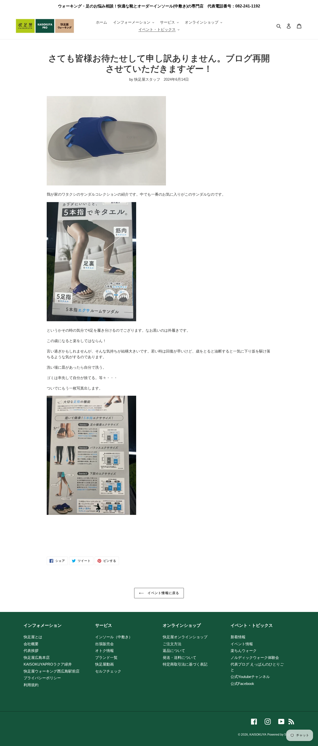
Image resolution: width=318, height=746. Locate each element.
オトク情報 (104, 650)
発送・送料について (179, 657)
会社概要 (31, 644)
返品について (174, 650)
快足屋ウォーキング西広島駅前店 (52, 671)
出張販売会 (104, 644)
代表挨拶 (31, 650)
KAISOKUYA (257, 734)
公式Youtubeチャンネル (250, 677)
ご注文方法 (172, 644)
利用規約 (31, 685)
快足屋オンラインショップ (185, 637)
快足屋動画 (104, 664)
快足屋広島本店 (37, 657)
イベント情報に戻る (162, 593)
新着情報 (238, 637)
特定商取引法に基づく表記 (185, 664)
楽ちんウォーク (244, 650)
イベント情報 (242, 644)
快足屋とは (33, 637)
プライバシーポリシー (42, 678)
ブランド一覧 (106, 657)
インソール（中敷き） (113, 637)
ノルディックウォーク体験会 (255, 657)
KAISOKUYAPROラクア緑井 (48, 664)
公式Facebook (242, 683)
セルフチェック (108, 671)
